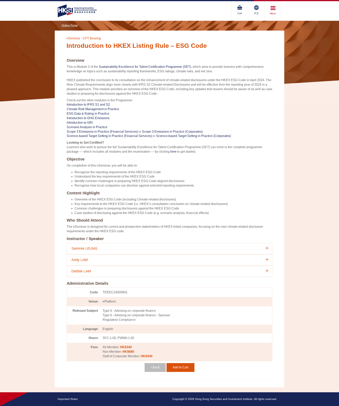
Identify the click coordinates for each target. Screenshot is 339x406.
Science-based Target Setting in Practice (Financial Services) (109, 136)
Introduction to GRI (80, 122)
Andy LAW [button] (79, 260)
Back (156, 367)
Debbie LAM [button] (81, 271)
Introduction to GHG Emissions (88, 118)
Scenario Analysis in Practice (87, 127)
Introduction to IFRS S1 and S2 (88, 104)
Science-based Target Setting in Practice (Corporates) (193, 136)
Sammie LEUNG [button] (84, 248)
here (173, 151)
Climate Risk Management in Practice (93, 109)
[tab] (169, 248)
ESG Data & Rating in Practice (88, 113)
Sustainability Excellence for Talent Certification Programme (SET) (145, 66)
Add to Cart (180, 367)
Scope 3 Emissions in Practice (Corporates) (172, 131)
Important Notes (68, 399)
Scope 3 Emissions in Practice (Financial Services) (102, 131)
